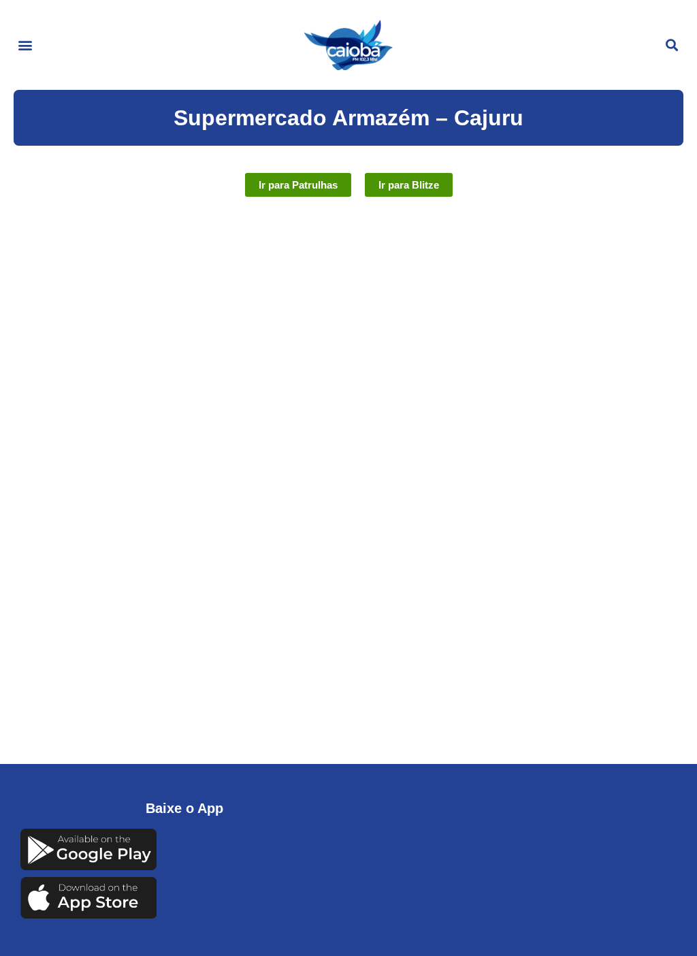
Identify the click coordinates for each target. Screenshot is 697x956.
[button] (25, 45)
